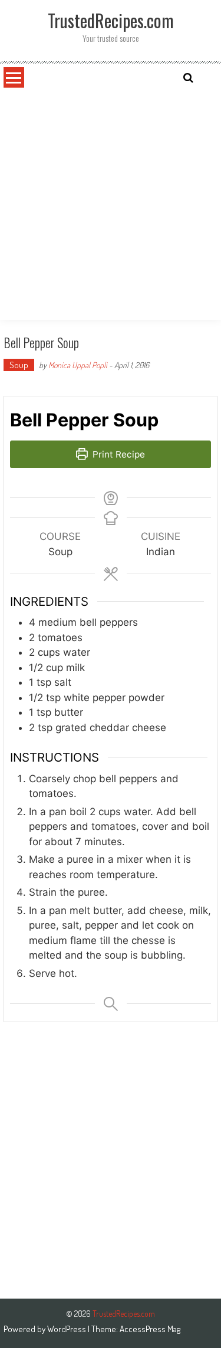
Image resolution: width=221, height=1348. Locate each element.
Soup (18, 365)
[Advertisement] (110, 204)
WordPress (67, 1328)
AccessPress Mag (150, 1328)
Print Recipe (117, 454)
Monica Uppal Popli (77, 365)
